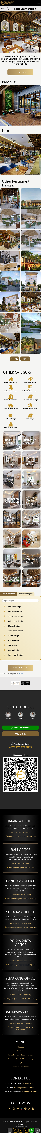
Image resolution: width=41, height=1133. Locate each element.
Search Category (26, 594)
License (20, 674)
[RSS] (33, 1109)
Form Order (20, 733)
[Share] (26, 1130)
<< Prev (14, 358)
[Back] (2, 8)
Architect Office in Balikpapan (21, 1023)
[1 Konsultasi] (31, 1130)
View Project (20, 72)
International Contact (21, 727)
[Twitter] (29, 1110)
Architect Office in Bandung (20, 894)
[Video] (21, 1130)
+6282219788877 (20, 747)
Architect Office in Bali (20, 863)
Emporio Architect (15, 1122)
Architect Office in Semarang (20, 994)
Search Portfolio (8, 594)
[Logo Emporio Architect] (7, 3)
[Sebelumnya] (10, 1130)
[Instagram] (14, 1109)
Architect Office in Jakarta (20, 832)
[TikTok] (22, 1109)
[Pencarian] (15, 1130)
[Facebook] (10, 1109)
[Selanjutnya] (37, 1130)
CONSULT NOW (20, 668)
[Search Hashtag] (7, 8)
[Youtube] (18, 1109)
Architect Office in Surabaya (20, 923)
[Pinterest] (25, 1109)
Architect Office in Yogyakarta (21, 961)
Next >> (25, 358)
